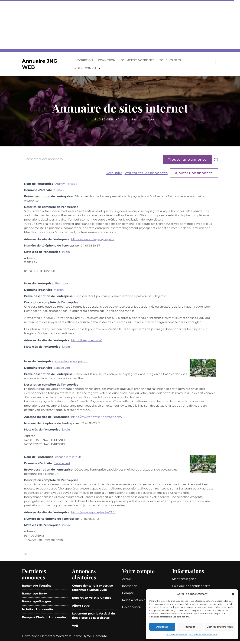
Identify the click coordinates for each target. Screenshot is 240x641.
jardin (66, 252)
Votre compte (86, 68)
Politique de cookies (176, 634)
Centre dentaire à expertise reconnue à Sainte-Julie (92, 587)
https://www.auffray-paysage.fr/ (92, 239)
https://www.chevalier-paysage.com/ (96, 417)
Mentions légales (184, 579)
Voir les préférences (220, 626)
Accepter (162, 626)
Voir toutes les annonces (146, 173)
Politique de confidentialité (203, 634)
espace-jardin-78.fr (68, 457)
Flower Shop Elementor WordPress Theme (52, 636)
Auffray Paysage (66, 183)
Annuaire (114, 173)
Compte (128, 593)
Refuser (190, 626)
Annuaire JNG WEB (99, 119)
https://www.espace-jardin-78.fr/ (93, 512)
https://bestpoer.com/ (86, 340)
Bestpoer (61, 283)
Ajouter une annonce (194, 173)
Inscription (84, 60)
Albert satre (81, 605)
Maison (59, 190)
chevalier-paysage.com (71, 361)
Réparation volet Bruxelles (91, 597)
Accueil (127, 579)
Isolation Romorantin (37, 609)
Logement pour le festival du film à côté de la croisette (93, 615)
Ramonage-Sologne (36, 601)
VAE (75, 625)
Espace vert (62, 367)
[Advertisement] (105, 24)
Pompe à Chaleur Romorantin (44, 617)
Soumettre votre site (137, 60)
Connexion (106, 60)
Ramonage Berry (34, 593)
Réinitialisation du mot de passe (144, 600)
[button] (233, 594)
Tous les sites (170, 60)
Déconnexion (131, 607)
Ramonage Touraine (36, 585)
